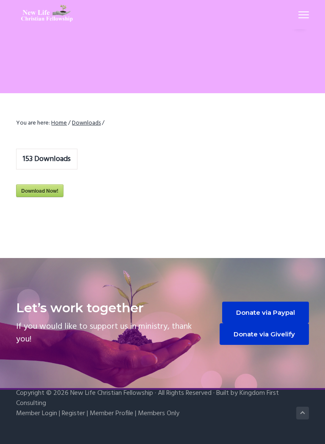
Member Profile (111, 413)
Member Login (36, 413)
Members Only (158, 413)
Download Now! (39, 190)
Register (73, 413)
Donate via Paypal (265, 312)
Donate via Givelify (264, 334)
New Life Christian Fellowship (111, 393)
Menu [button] (294, 15)
